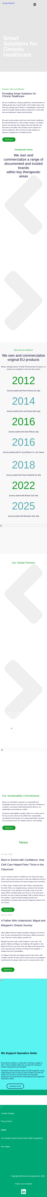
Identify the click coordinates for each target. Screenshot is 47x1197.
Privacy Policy (6, 1121)
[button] (34, 4)
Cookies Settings (7, 1113)
